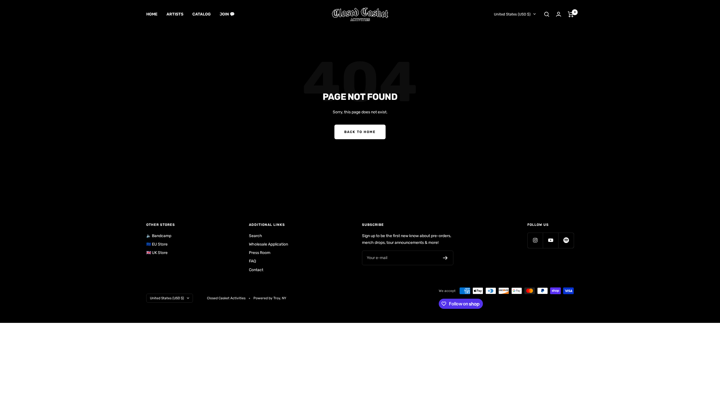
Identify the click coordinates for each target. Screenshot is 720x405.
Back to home (360, 132)
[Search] (546, 14)
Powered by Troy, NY (269, 298)
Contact (256, 269)
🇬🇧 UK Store (157, 252)
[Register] (445, 258)
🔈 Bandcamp (158, 235)
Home (152, 14)
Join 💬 (227, 14)
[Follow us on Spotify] (566, 240)
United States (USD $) (512, 14)
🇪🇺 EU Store (157, 244)
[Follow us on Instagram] (535, 240)
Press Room (259, 252)
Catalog (201, 14)
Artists (174, 14)
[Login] (558, 14)
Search (255, 235)
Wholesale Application (268, 244)
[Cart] (571, 14)
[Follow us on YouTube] (550, 240)
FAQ (252, 261)
